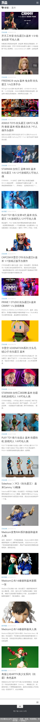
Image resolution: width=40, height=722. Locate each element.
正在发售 (4, 32)
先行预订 (4, 211)
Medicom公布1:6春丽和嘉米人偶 (19, 629)
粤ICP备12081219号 (20, 711)
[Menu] (37, 2)
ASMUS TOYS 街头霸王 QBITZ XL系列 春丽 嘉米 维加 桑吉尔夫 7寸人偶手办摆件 (20, 127)
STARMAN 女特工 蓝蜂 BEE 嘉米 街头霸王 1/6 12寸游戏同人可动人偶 (20, 173)
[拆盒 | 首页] (5, 2)
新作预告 (4, 577)
